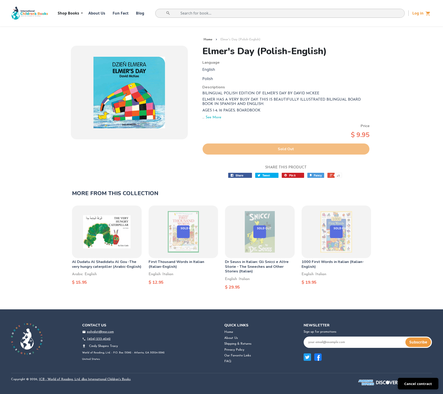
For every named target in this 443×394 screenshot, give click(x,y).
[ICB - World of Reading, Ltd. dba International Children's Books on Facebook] (318, 359)
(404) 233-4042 (99, 339)
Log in (418, 13)
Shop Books (69, 13)
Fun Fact (121, 13)
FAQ (227, 361)
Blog (140, 13)
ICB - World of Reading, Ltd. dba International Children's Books (85, 379)
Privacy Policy (234, 350)
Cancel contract (418, 383)
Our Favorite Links (237, 355)
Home (208, 39)
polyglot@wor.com (100, 332)
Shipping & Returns (237, 344)
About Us (96, 13)
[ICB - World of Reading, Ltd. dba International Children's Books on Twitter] (307, 359)
